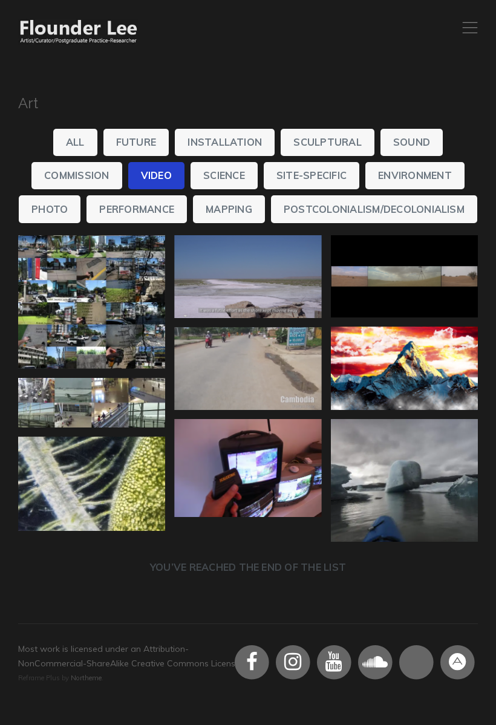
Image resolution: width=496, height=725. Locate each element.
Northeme (86, 678)
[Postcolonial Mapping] (91, 302)
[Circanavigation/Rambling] (247, 368)
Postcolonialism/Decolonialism (374, 209)
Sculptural (327, 142)
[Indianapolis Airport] (91, 403)
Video (156, 175)
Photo (49, 209)
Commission (76, 175)
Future (136, 142)
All (75, 142)
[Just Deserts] (404, 276)
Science (224, 175)
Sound (411, 142)
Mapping (229, 209)
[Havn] (404, 368)
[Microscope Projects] (91, 484)
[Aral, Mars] (247, 277)
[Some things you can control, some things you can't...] (247, 468)
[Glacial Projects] (404, 480)
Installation (225, 142)
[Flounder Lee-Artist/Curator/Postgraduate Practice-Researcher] (78, 32)
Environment (415, 175)
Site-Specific (311, 175)
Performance (136, 209)
